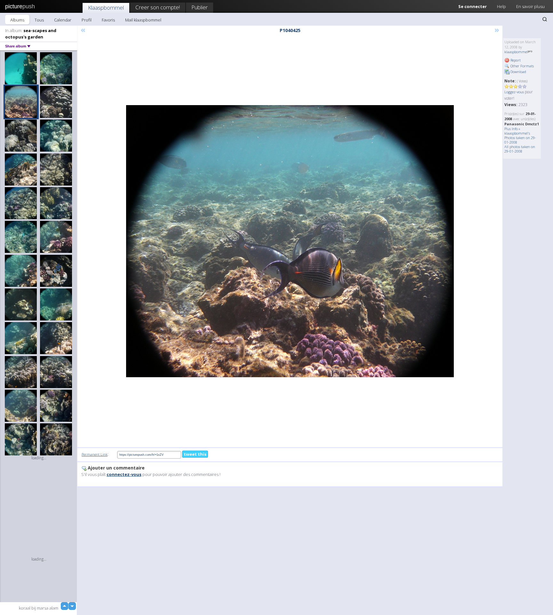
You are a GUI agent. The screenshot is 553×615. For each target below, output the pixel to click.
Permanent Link (95, 454)
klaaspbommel (516, 51)
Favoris (108, 20)
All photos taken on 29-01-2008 (519, 149)
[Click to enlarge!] (290, 241)
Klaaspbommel (106, 7)
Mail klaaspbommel (143, 20)
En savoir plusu (530, 6)
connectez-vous (124, 474)
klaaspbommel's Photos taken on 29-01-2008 (520, 138)
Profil (87, 20)
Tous (39, 20)
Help (501, 6)
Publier (199, 7)
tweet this (195, 454)
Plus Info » (512, 128)
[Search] (545, 19)
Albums (17, 20)
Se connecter (472, 6)
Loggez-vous (514, 91)
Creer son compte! (157, 7)
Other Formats (521, 65)
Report (515, 60)
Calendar (62, 20)
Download (517, 71)
